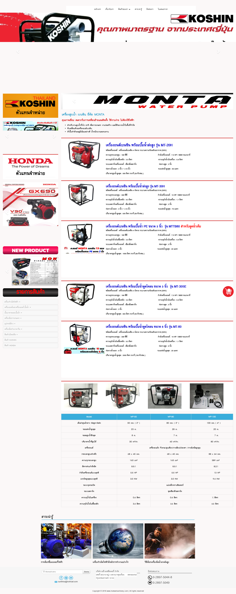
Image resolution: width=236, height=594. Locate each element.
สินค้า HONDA (10, 345)
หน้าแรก (97, 9)
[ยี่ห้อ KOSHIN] (30, 101)
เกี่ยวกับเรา (109, 9)
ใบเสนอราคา (163, 9)
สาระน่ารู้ (138, 9)
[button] (17, 51)
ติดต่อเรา (150, 9)
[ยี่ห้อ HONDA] (30, 163)
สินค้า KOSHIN (10, 340)
